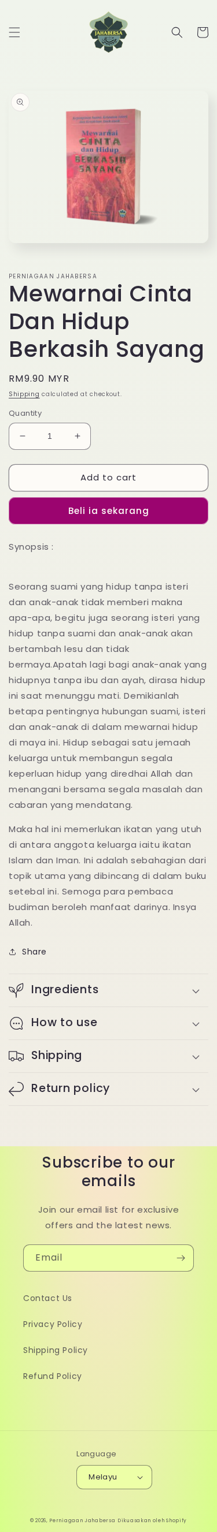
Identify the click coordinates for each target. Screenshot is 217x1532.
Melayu (103, 1476)
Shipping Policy (55, 1350)
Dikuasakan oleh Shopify (152, 1520)
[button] (14, 32)
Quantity (25, 413)
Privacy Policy (52, 1324)
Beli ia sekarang (108, 511)
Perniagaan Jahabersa (82, 1520)
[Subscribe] (180, 1258)
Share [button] (34, 951)
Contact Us (47, 1298)
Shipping (24, 394)
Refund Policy (52, 1376)
